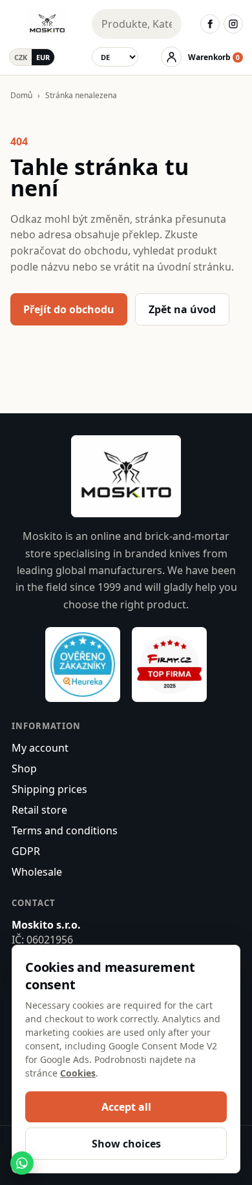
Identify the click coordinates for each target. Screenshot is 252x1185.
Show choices (126, 1144)
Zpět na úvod (182, 309)
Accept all (126, 1107)
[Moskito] (47, 24)
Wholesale (37, 872)
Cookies (78, 1073)
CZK (20, 57)
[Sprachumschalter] (115, 57)
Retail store (39, 810)
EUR (43, 57)
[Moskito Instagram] (233, 24)
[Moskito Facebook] (210, 24)
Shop (24, 768)
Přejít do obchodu (68, 309)
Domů (21, 95)
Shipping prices (49, 789)
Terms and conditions (65, 830)
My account (40, 748)
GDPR (26, 851)
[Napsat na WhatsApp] (22, 1163)
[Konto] (171, 56)
